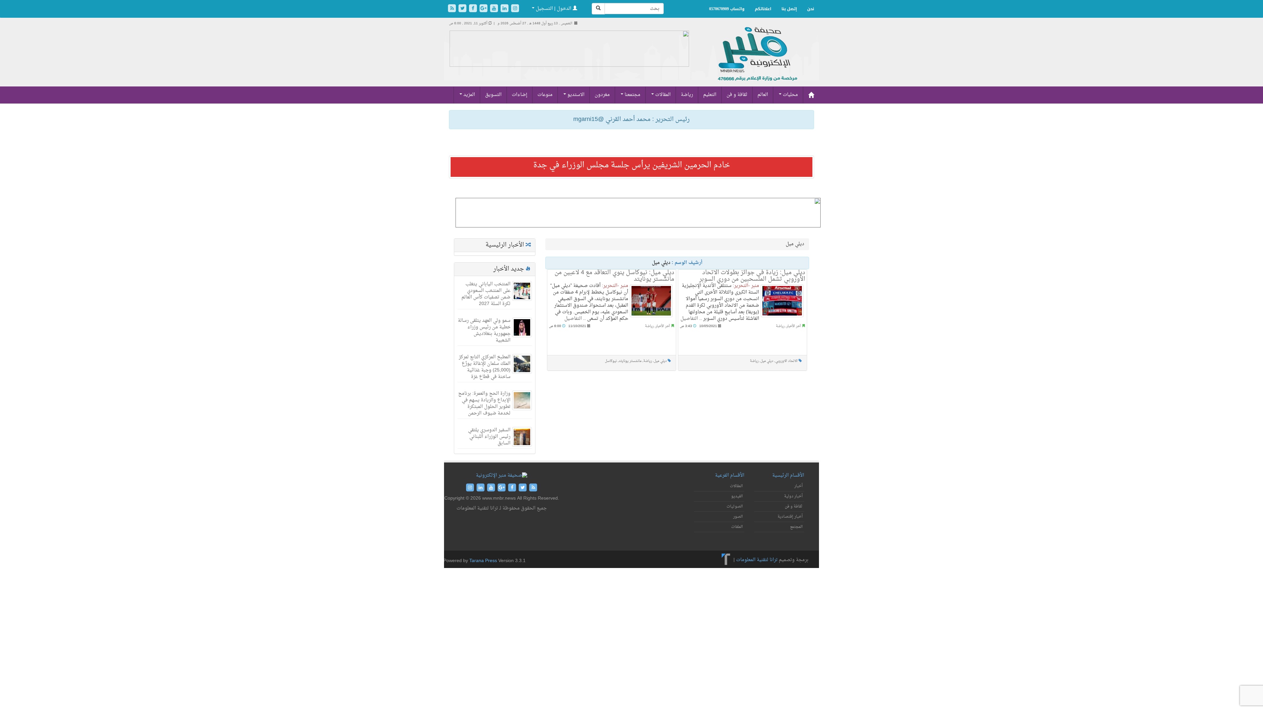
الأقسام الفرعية (729, 475)
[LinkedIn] (505, 9)
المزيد (468, 94)
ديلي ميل (660, 361)
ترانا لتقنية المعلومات (757, 560)
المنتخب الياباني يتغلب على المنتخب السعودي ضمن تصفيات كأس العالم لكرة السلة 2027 (485, 294)
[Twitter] (463, 9)
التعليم (709, 94)
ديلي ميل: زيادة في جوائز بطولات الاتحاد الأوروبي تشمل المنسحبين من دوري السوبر (752, 276)
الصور (738, 516)
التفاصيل (573, 318)
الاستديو (575, 94)
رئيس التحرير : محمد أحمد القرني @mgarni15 (631, 119)
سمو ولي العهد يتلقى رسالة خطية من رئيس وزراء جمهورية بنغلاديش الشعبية (484, 330)
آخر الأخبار (663, 326)
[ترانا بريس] (726, 560)
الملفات (737, 527)
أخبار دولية (793, 496)
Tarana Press (483, 560)
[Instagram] (515, 9)
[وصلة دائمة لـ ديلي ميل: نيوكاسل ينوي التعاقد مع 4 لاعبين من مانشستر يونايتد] (651, 300)
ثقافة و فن (737, 94)
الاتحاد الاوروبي (786, 361)
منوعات (545, 94)
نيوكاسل (611, 361)
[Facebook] (473, 9)
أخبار (798, 486)
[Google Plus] (484, 9)
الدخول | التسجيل (553, 8)
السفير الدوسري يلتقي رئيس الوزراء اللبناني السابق (489, 437)
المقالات (662, 94)
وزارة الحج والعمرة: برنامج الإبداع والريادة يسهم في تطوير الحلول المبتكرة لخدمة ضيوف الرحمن (484, 403)
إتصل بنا (789, 8)
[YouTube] (494, 9)
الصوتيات (735, 506)
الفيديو (737, 496)
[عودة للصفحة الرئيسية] (756, 61)
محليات (789, 94)
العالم (762, 94)
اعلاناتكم (763, 8)
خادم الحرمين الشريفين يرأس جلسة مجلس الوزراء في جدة (631, 165)
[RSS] (452, 9)
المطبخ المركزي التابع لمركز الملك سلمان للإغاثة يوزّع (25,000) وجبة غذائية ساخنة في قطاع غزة (484, 367)
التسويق (493, 94)
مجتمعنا (631, 94)
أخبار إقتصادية (790, 516)
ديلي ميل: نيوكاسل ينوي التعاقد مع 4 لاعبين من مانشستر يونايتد (614, 276)
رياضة (687, 94)
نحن (810, 8)
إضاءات (519, 94)
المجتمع (796, 527)
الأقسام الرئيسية (788, 475)
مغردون (602, 94)
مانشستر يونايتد (630, 361)
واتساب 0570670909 (727, 8)
